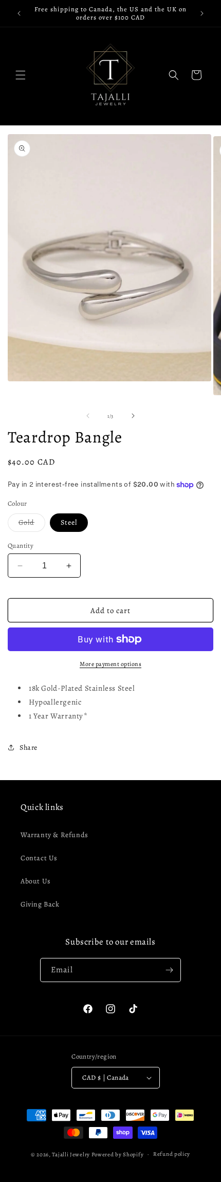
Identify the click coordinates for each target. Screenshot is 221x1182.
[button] (20, 75)
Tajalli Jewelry (71, 1154)
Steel (69, 522)
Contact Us (39, 858)
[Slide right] (133, 415)
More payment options (110, 664)
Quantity (20, 545)
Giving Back (40, 904)
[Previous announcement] (19, 13)
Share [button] (29, 747)
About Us (36, 881)
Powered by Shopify (117, 1154)
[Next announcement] (202, 13)
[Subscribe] (169, 970)
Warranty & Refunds (54, 835)
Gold (32, 524)
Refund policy (171, 1154)
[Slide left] (88, 415)
